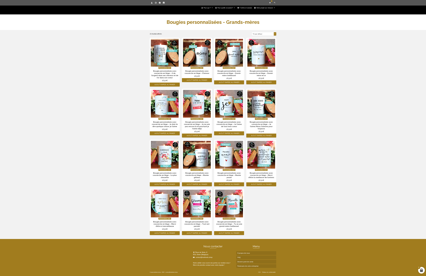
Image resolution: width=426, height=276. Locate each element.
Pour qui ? (207, 8)
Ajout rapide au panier (165, 85)
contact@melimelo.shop (203, 257)
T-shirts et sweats (246, 8)
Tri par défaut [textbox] (257, 34)
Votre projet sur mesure (264, 8)
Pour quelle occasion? (225, 8)
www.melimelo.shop (156, 272)
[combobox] (264, 34)
